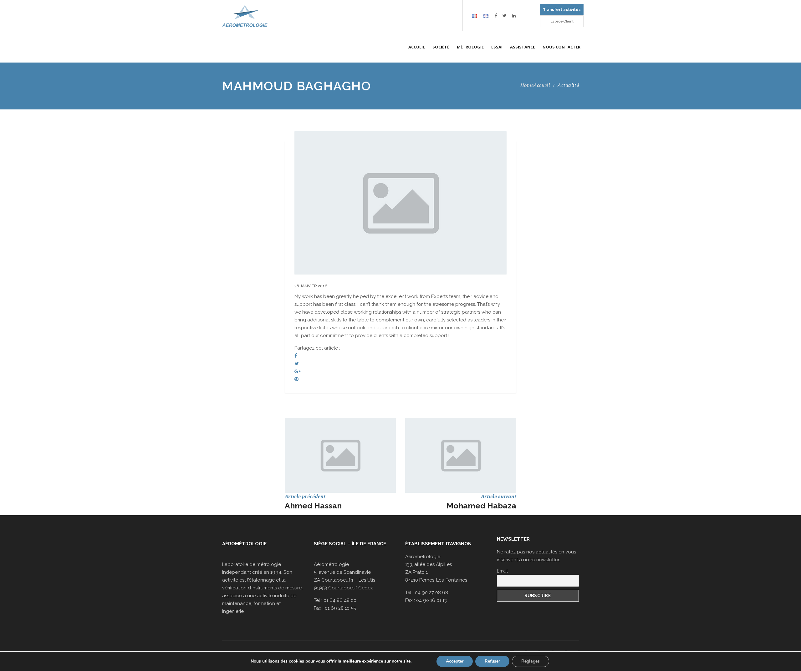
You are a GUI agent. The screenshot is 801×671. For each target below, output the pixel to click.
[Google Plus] (297, 371)
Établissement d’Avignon (438, 544)
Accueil (541, 85)
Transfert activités (562, 10)
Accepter (454, 661)
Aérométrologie (244, 544)
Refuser (492, 661)
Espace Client (562, 21)
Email (502, 570)
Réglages (530, 661)
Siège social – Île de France (350, 544)
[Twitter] (296, 363)
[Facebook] (295, 356)
